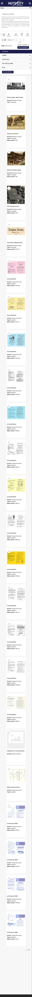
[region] (16, 62)
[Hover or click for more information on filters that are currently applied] (28, 45)
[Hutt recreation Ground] (16, 195)
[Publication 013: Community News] (16, 739)
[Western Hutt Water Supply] (16, 158)
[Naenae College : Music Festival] (16, 86)
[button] (16, 34)
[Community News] (16, 267)
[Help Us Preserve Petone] (16, 776)
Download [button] (9, 35)
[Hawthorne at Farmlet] (16, 122)
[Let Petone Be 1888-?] (16, 812)
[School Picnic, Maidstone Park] (16, 231)
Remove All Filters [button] (23, 47)
